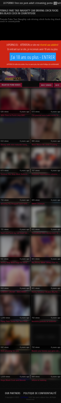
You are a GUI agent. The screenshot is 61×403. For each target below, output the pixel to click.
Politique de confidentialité (51, 64)
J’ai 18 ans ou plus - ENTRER (33, 57)
